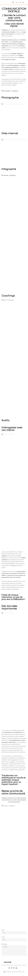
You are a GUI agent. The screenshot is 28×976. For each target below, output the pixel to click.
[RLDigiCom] (3, 2)
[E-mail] (16, 2)
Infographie (9, 169)
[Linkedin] (23, 2)
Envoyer (8, 959)
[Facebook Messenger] (25, 2)
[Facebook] (19, 2)
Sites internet (10, 133)
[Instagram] (21, 2)
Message (4, 944)
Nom (3, 930)
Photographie (10, 97)
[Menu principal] (13, 2)
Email (3, 937)
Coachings (8, 295)
